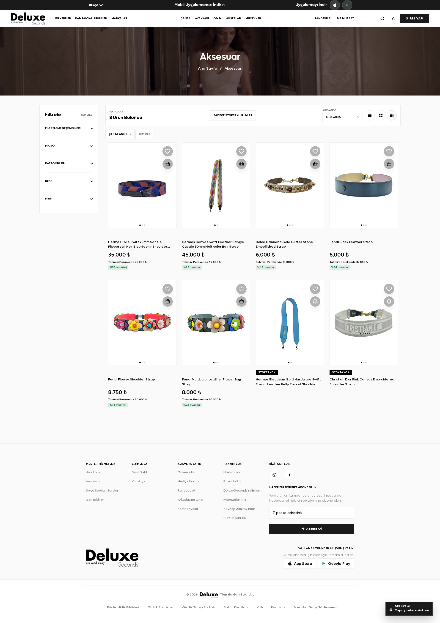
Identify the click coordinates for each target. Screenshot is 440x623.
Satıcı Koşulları (236, 607)
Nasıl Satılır (140, 472)
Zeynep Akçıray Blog (239, 509)
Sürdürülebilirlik (234, 518)
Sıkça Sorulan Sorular (102, 490)
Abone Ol (314, 529)
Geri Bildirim (95, 499)
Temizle (86, 115)
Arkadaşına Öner (191, 499)
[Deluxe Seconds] (209, 594)
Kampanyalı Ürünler (91, 18)
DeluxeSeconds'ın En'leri (241, 490)
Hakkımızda (232, 472)
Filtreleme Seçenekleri (62, 128)
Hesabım (93, 481)
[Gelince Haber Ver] (315, 301)
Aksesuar (233, 18)
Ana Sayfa (207, 68)
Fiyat (49, 198)
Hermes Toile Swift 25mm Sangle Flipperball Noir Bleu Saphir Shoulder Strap (137, 247)
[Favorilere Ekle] (167, 151)
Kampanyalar (188, 509)
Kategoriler (55, 163)
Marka (50, 146)
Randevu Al (323, 18)
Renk (48, 181)
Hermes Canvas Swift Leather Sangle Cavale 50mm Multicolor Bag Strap (213, 244)
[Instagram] (274, 475)
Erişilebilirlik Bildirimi (123, 607)
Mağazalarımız (234, 499)
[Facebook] (290, 475)
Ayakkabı (202, 18)
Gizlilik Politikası (160, 607)
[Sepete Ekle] (167, 164)
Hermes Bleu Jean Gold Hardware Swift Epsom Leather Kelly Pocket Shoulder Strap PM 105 (288, 384)
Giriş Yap (414, 18)
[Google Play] (347, 5)
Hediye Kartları (189, 481)
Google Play (339, 563)
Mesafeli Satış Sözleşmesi (315, 607)
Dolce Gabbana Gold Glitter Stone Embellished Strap (284, 244)
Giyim (217, 18)
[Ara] (382, 19)
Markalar (119, 18)
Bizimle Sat (345, 18)
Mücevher (253, 18)
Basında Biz (232, 481)
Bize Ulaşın (94, 472)
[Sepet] (394, 19)
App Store (303, 563)
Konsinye (139, 481)
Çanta (185, 18)
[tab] (370, 115)
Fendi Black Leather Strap (351, 242)
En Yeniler (63, 18)
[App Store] (335, 5)
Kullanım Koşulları (271, 607)
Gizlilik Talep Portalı (198, 607)
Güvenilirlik (186, 472)
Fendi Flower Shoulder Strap (131, 379)
